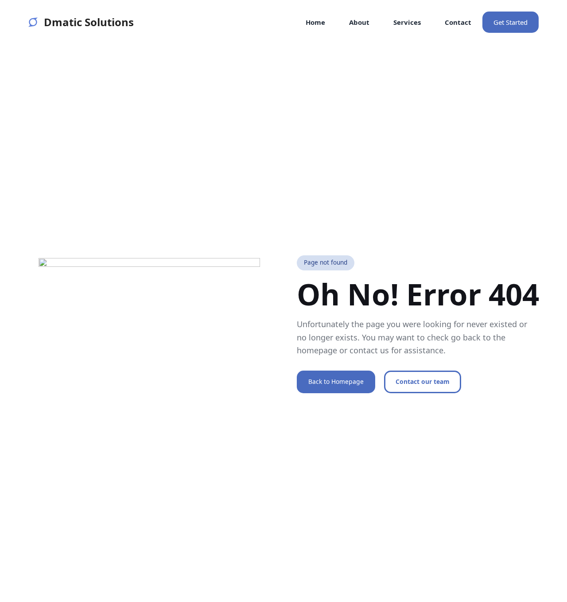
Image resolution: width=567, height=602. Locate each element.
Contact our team (423, 381)
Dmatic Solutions (89, 22)
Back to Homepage (336, 381)
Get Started (510, 22)
